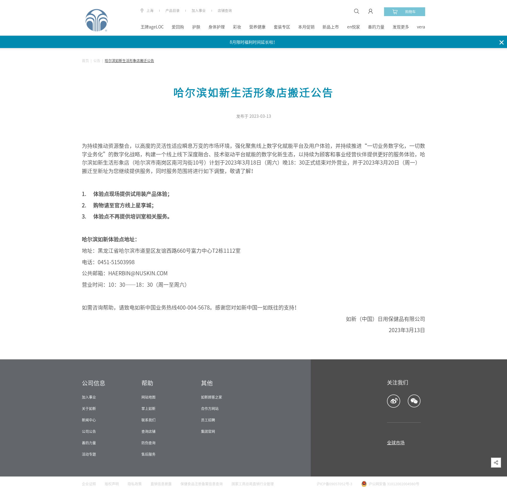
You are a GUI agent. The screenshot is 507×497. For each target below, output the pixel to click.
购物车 (410, 11)
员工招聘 (208, 420)
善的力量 (376, 27)
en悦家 (353, 27)
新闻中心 (89, 420)
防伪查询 (148, 443)
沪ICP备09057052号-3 (334, 484)
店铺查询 (225, 10)
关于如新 (89, 408)
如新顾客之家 (211, 397)
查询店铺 (148, 431)
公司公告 (89, 431)
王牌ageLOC (152, 27)
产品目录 (172, 10)
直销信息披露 (161, 484)
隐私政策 (135, 484)
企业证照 (89, 484)
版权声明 (112, 484)
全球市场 (396, 442)
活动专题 (89, 454)
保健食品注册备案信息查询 (201, 484)
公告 (96, 60)
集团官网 (208, 431)
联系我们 (148, 420)
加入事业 (199, 10)
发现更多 (401, 27)
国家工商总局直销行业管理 (252, 484)
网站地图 (148, 397)
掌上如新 (148, 408)
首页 (85, 60)
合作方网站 (210, 408)
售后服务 (148, 454)
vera (421, 27)
